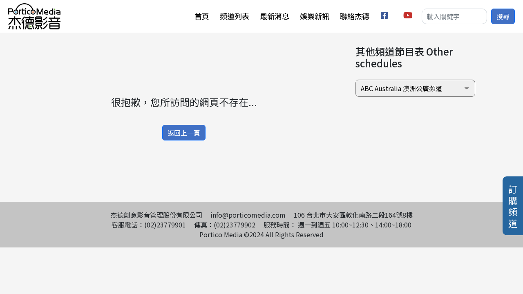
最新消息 (274, 16)
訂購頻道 (512, 206)
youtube (408, 16)
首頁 (201, 16)
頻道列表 (234, 16)
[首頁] (34, 8)
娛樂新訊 (314, 16)
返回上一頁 (184, 133)
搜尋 (503, 16)
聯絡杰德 (354, 16)
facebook (386, 16)
